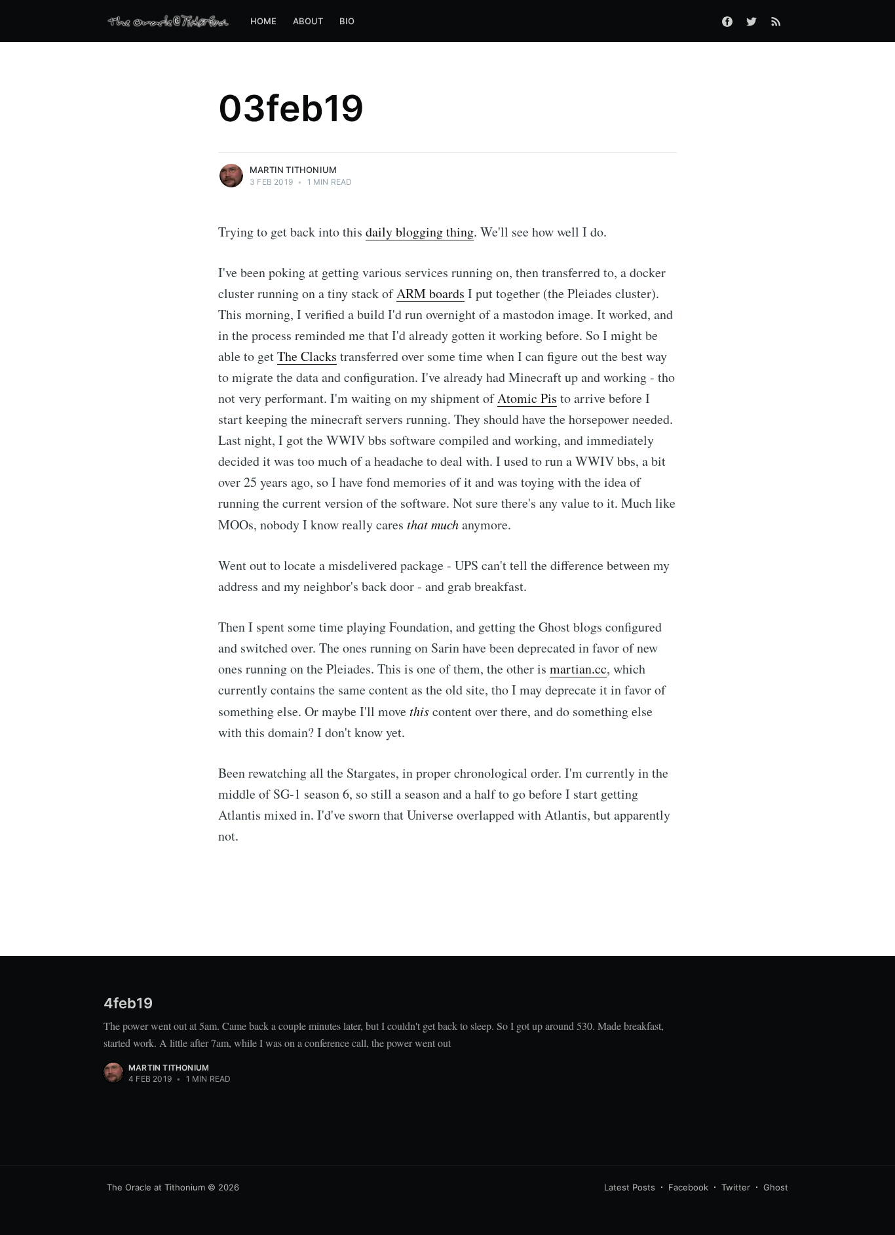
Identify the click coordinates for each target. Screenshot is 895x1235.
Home (263, 21)
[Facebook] (727, 21)
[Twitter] (751, 21)
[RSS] (776, 21)
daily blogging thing (420, 231)
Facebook (688, 1187)
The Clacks (307, 356)
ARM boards (430, 293)
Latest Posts (629, 1187)
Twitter (735, 1187)
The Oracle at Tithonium (156, 1187)
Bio (347, 21)
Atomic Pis (527, 398)
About (308, 21)
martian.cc (578, 668)
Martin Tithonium (293, 169)
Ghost (775, 1187)
